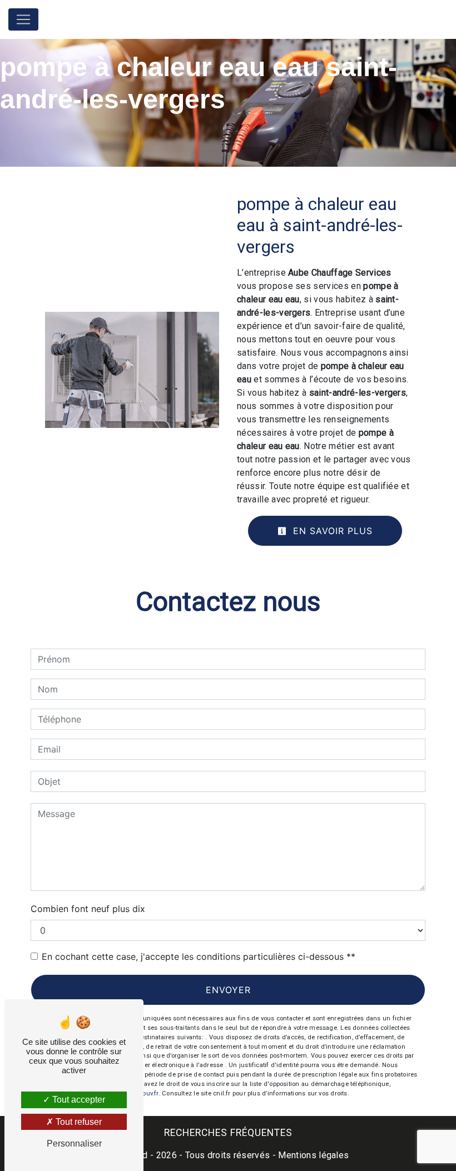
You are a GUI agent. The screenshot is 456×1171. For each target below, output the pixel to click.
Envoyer (228, 989)
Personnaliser (74, 1143)
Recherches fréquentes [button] (228, 1132)
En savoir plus (331, 530)
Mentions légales (312, 1155)
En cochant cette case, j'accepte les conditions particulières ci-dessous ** (198, 956)
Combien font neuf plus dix (88, 908)
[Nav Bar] (23, 19)
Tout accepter (77, 1099)
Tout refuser (77, 1122)
